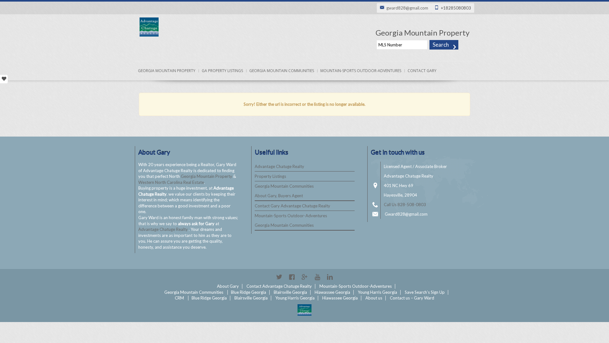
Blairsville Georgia (290, 292)
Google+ (304, 277)
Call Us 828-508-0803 (405, 204)
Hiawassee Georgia (332, 292)
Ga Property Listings (222, 70)
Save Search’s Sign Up (425, 292)
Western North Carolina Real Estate (171, 182)
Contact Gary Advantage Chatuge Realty (292, 205)
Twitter (279, 277)
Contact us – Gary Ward (412, 297)
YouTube (317, 277)
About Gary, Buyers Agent (279, 195)
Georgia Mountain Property (166, 70)
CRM (179, 297)
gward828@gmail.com (407, 7)
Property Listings (270, 176)
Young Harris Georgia (377, 292)
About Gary (228, 286)
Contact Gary (422, 70)
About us (373, 297)
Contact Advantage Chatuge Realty (279, 286)
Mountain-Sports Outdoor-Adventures (360, 70)
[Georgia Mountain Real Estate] (304, 310)
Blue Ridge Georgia (248, 292)
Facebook (292, 277)
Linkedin (330, 277)
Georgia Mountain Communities (281, 70)
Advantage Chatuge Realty (163, 229)
